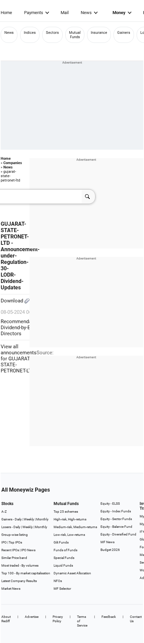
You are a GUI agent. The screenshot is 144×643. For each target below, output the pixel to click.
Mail (65, 12)
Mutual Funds (75, 34)
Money (119, 12)
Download (12, 301)
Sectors (52, 32)
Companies (12, 163)
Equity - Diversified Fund (118, 534)
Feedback (108, 617)
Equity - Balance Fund (116, 526)
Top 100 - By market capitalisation (25, 573)
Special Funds (64, 558)
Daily (18, 519)
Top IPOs (15, 542)
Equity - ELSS (110, 503)
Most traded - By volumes (20, 565)
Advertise (32, 617)
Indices (30, 32)
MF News (107, 542)
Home (6, 12)
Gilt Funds (61, 542)
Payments (33, 12)
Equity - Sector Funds (116, 519)
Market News (10, 588)
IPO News (28, 550)
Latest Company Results (19, 581)
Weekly (29, 519)
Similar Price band (14, 558)
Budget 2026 (110, 550)
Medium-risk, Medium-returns (75, 527)
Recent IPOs (10, 550)
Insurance (99, 32)
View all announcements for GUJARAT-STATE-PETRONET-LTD (19, 359)
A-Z (4, 511)
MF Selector (62, 588)
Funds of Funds (65, 550)
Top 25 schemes (66, 511)
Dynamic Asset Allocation (72, 573)
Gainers (123, 32)
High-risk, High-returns (70, 519)
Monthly (42, 519)
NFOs (58, 581)
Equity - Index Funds (115, 511)
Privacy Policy (58, 619)
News (86, 12)
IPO (4, 542)
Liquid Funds (63, 565)
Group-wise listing (14, 534)
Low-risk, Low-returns (69, 534)
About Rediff (6, 619)
